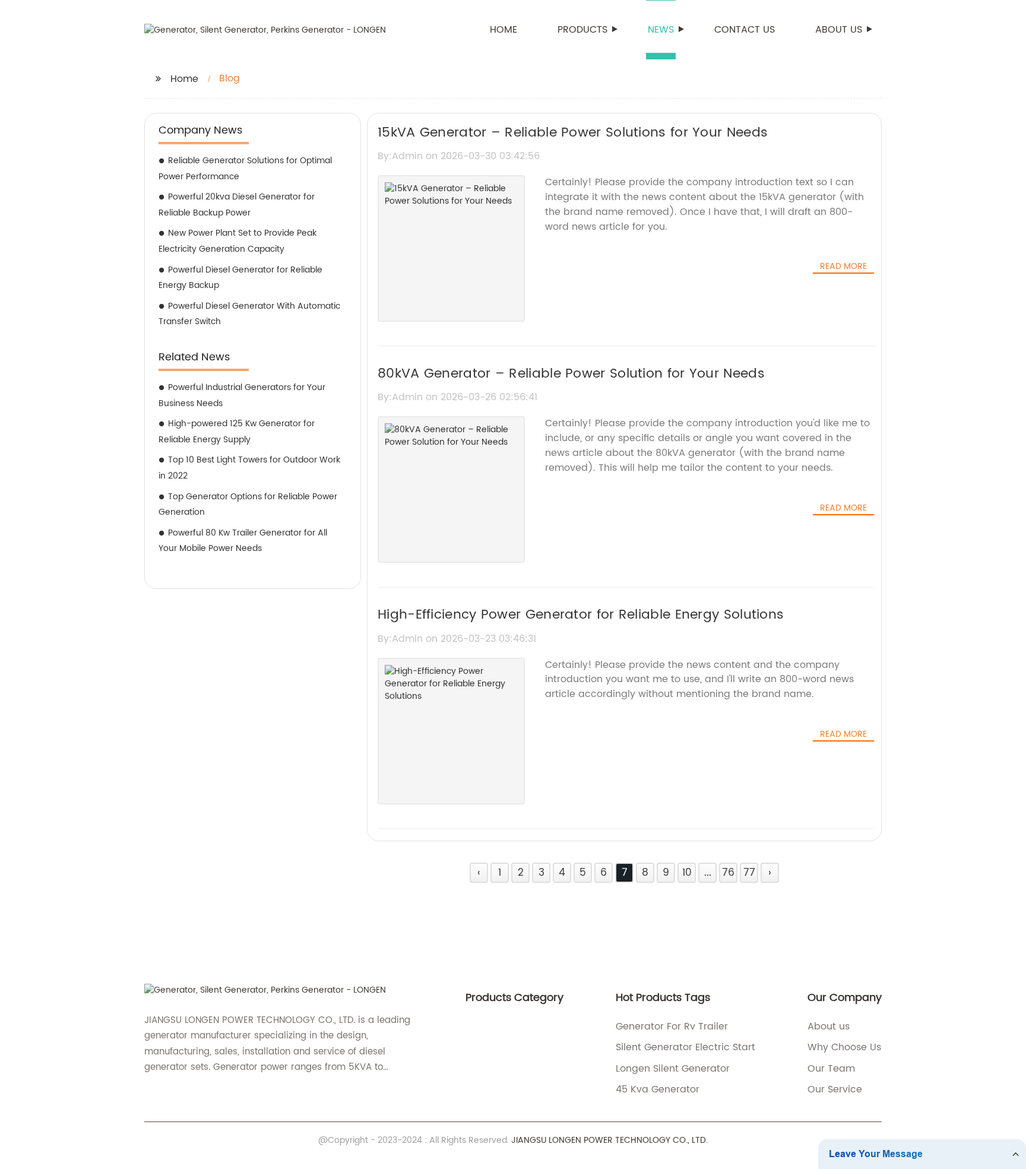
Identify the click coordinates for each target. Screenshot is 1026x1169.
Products (582, 29)
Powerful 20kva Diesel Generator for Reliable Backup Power (237, 205)
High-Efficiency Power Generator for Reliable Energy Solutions (581, 615)
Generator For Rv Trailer (672, 1026)
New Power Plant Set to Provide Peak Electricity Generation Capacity (237, 241)
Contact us (744, 29)
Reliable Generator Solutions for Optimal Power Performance (245, 168)
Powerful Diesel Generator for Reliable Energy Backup (240, 278)
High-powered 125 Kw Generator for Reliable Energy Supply (237, 431)
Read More (843, 266)
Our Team (831, 1068)
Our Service (835, 1089)
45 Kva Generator (657, 1089)
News (661, 29)
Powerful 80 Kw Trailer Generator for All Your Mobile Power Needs (243, 541)
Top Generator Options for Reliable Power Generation (248, 504)
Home (503, 29)
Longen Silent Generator (673, 1069)
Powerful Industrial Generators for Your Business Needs (242, 395)
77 (749, 872)
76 (728, 872)
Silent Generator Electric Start (685, 1047)
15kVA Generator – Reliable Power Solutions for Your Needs (573, 133)
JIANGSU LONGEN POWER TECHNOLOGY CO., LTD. (609, 1140)
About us (838, 29)
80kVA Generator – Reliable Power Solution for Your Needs (571, 374)
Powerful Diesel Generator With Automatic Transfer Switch (249, 314)
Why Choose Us (844, 1047)
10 (687, 872)
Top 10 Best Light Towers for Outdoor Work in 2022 (249, 468)
